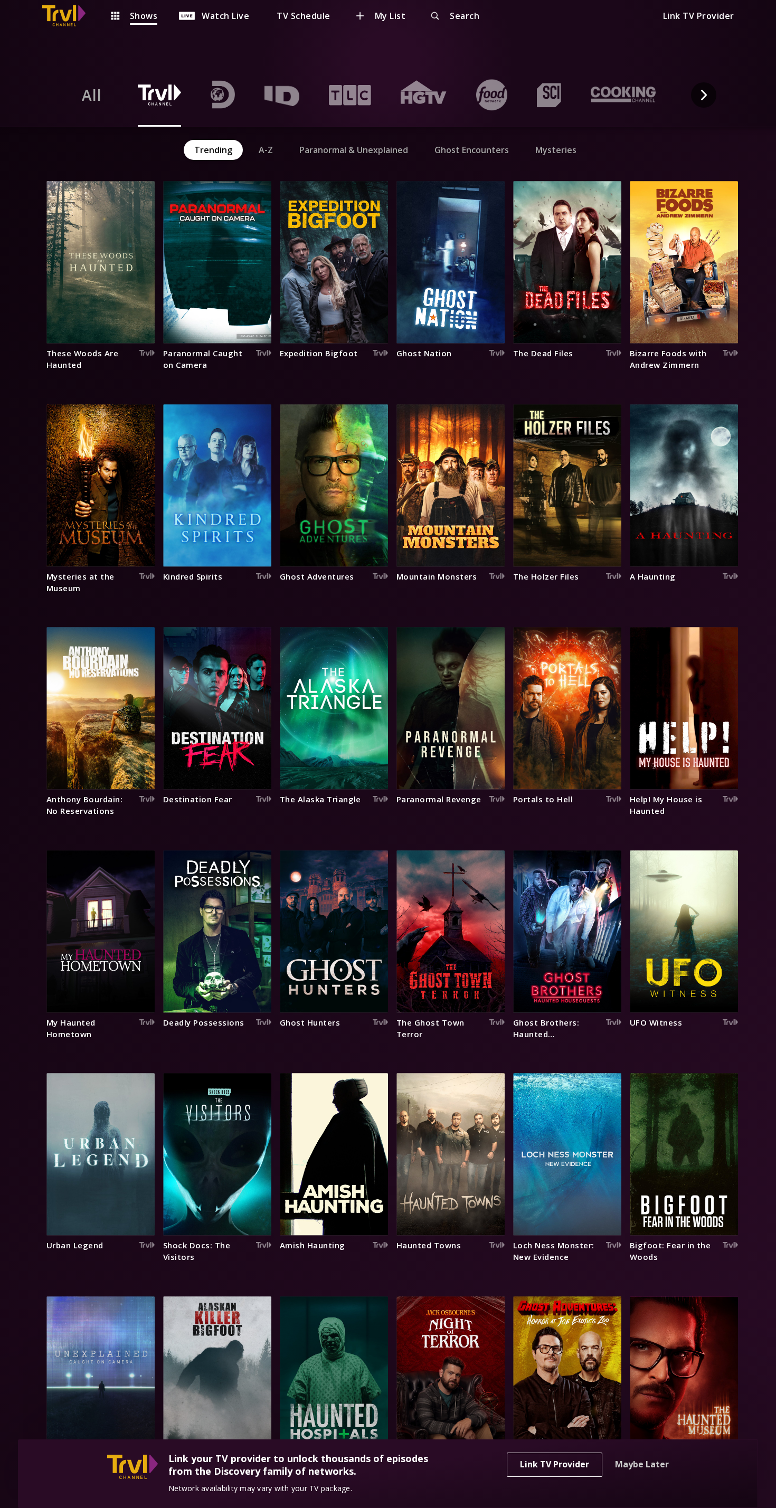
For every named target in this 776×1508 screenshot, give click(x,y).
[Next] (703, 95)
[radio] (91, 95)
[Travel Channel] (69, 15)
